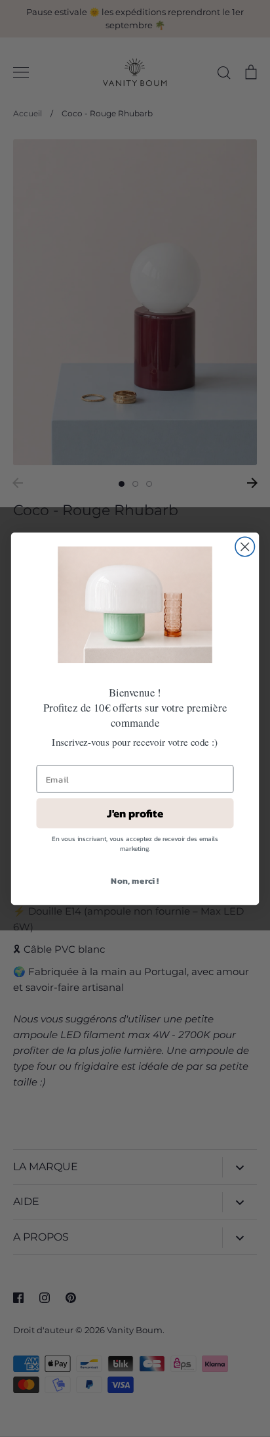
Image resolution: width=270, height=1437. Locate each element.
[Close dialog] (244, 546)
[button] (135, 604)
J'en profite (135, 813)
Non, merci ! (135, 880)
